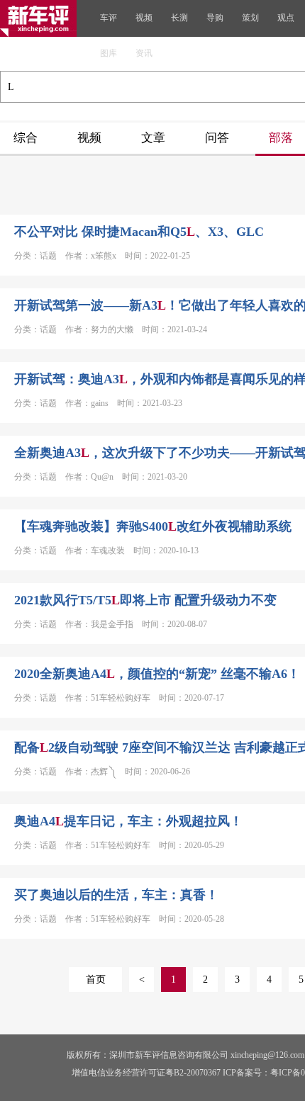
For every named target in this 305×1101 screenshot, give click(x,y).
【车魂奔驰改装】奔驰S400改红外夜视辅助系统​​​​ (153, 526)
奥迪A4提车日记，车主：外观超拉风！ (128, 821)
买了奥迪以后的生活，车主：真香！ (116, 895)
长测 (179, 18)
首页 (96, 979)
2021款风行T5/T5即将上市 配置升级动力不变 (145, 600)
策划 (250, 18)
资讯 (143, 53)
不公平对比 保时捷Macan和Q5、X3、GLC (139, 232)
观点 (285, 18)
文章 (153, 138)
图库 (108, 53)
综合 (25, 138)
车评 (108, 18)
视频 (143, 18)
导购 (214, 18)
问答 (217, 138)
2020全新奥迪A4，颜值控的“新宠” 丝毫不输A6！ (157, 674)
